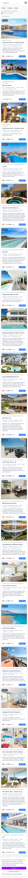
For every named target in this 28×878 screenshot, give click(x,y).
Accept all (14, 868)
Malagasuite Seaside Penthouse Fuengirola (11, 671)
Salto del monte (6, 85)
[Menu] (26, 3)
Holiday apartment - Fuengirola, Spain (13, 42)
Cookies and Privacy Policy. (9, 865)
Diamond (5, 252)
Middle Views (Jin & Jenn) (9, 503)
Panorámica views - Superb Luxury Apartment (12, 791)
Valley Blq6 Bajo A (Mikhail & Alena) (12, 544)
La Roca (4, 166)
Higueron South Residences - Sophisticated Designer (10, 208)
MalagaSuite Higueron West (10, 294)
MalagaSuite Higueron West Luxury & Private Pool (13, 333)
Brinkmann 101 (6, 418)
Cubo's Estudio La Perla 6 (9, 585)
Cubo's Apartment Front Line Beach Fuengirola (12, 752)
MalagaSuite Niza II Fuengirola (11, 712)
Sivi (3, 837)
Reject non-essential (14, 871)
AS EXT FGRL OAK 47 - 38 (9, 462)
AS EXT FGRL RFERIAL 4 (8, 628)
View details (22, 56)
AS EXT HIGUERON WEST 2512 (10, 377)
